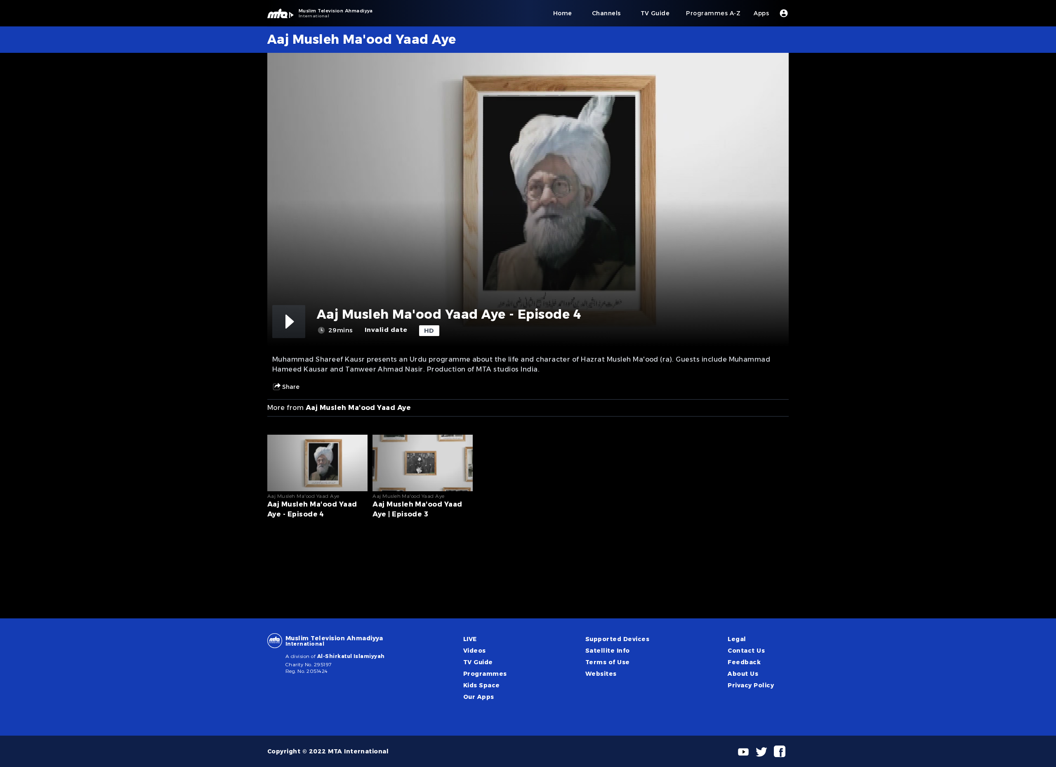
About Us (743, 673)
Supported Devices (617, 639)
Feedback (744, 662)
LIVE (470, 639)
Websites (601, 673)
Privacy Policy (751, 685)
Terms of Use (607, 662)
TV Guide (478, 662)
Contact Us (746, 650)
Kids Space (481, 685)
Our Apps (478, 697)
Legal (737, 639)
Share (290, 387)
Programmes (485, 673)
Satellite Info (607, 650)
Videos (474, 650)
